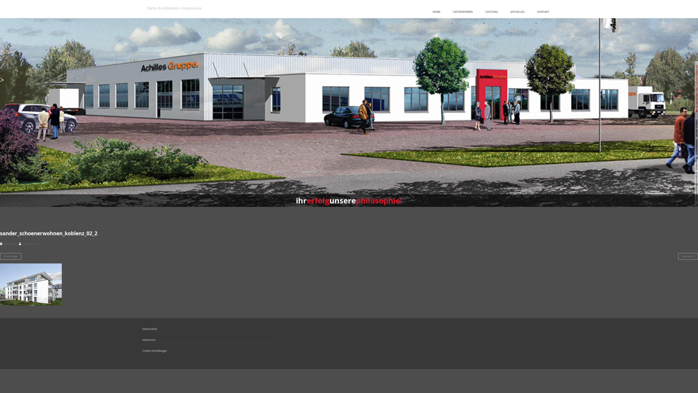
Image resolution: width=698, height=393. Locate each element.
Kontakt (543, 11)
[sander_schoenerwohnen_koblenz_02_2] (31, 284)
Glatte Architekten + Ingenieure (174, 8)
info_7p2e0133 (30, 243)
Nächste (687, 256)
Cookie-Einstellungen (154, 350)
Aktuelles (517, 11)
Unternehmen (463, 11)
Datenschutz (149, 329)
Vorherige (11, 256)
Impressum (149, 340)
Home (436, 11)
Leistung (491, 11)
